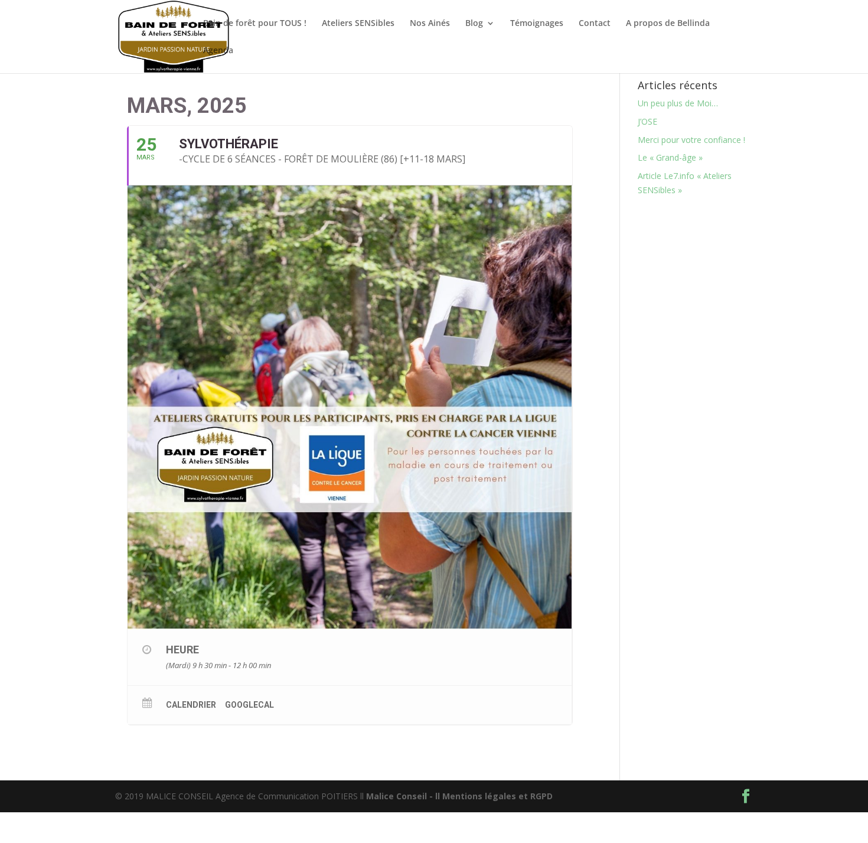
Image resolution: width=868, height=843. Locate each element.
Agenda (218, 51)
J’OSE (647, 121)
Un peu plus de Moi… (678, 103)
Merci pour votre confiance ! (691, 139)
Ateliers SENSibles (358, 23)
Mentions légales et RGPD (497, 796)
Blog (474, 23)
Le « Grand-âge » (670, 157)
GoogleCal (249, 704)
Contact (595, 23)
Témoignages (536, 23)
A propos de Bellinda (668, 23)
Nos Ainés (430, 23)
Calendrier (191, 704)
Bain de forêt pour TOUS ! (254, 23)
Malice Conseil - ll (404, 796)
